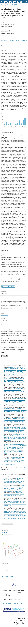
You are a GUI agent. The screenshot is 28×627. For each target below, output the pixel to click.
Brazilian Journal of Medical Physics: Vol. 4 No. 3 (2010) (15, 422)
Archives (7, 4)
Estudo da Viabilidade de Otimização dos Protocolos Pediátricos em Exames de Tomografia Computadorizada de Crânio (15, 436)
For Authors (4, 568)
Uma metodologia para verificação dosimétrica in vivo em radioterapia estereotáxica (14, 459)
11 (11, 464)
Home (2, 4)
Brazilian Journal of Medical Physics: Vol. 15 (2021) (14, 430)
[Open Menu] (1, 1)
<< (2, 464)
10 (10, 464)
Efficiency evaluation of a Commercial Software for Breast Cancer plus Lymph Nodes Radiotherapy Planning (15, 410)
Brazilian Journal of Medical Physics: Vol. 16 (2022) (14, 392)
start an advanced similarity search (16, 467)
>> (15, 464)
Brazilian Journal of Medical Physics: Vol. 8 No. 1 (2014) (15, 514)
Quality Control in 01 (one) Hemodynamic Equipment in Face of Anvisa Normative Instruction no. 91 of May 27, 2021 (14, 380)
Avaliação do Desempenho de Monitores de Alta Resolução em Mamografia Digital (14, 390)
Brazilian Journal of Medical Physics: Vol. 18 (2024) (15, 382)
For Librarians (5, 570)
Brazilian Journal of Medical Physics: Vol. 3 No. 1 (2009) (14, 494)
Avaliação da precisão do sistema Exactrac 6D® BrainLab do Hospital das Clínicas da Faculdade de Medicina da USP (14, 502)
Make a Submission (7, 524)
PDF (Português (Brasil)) (8, 286)
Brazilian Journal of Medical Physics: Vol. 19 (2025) (14, 412)
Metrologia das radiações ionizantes (13, 493)
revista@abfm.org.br (17, 603)
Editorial (18, 517)
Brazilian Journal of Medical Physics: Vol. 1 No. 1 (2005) (15, 517)
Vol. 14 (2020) (14, 4)
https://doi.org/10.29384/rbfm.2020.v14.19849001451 (14, 40)
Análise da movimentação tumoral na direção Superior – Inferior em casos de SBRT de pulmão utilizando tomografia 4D (15, 487)
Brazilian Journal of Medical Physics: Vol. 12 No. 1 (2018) (15, 490)
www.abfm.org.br (7, 603)
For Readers (4, 565)
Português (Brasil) (8, 534)
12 (13, 464)
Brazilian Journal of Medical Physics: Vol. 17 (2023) (14, 373)
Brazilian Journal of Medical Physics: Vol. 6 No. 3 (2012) (15, 460)
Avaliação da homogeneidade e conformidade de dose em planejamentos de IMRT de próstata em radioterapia (15, 400)
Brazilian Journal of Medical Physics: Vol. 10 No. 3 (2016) (14, 482)
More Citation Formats (7, 308)
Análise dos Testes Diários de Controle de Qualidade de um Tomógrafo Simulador (14, 480)
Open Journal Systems (7, 576)
